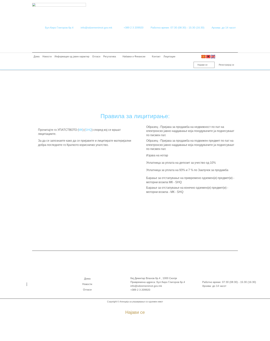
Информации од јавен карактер (72, 56)
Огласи (96, 56)
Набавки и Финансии (134, 56)
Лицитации (169, 56)
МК (81, 129)
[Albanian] (208, 56)
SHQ (88, 129)
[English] (213, 56)
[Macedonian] (203, 56)
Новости (47, 56)
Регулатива (109, 56)
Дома (36, 56)
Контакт (156, 56)
